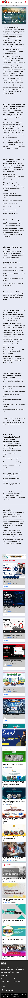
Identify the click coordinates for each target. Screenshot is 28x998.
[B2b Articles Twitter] (16, 21)
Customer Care (15, 996)
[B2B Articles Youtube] (9, 990)
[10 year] (14, 726)
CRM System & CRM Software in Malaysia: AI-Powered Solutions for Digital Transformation (13, 662)
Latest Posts (16, 2)
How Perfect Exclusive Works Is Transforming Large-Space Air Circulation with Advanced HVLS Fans (13, 764)
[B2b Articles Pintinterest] (20, 21)
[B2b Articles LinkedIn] (23, 21)
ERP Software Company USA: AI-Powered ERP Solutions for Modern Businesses (13, 608)
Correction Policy (5, 981)
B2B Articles (23, 994)
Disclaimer (16, 978)
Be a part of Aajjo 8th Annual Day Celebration (13, 956)
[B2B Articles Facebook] (2, 990)
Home (12, 2)
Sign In (21, 2)
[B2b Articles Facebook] (13, 21)
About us (3, 978)
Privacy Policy (17, 981)
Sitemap (16, 984)
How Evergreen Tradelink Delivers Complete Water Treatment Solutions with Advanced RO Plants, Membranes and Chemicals (13, 783)
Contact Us (3, 984)
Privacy (8, 996)
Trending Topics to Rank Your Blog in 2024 (12, 920)
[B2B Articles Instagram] (5, 990)
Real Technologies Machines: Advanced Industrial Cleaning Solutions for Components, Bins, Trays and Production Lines (13, 801)
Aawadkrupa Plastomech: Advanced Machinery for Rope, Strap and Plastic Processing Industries (13, 820)
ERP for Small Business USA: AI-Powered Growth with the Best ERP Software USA (13, 580)
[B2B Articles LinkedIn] (12, 990)
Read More (6, 586)
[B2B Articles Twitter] (7, 990)
